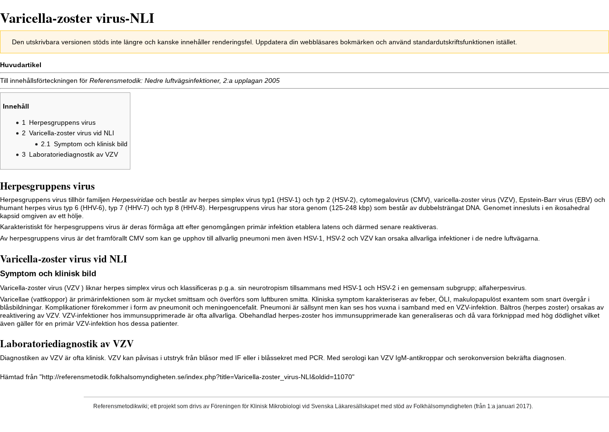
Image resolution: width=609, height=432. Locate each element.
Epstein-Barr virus (546, 199)
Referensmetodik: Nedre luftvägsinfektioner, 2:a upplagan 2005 (184, 80)
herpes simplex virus (229, 199)
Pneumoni (275, 307)
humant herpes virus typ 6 (39, 207)
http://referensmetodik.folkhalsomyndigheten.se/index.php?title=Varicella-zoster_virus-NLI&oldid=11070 (197, 377)
